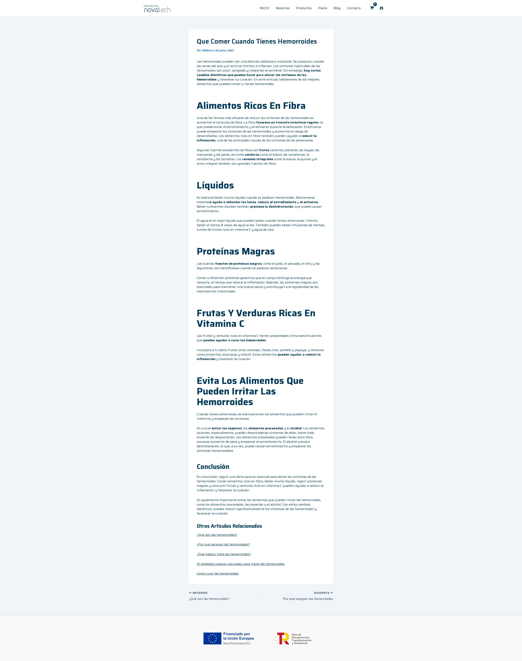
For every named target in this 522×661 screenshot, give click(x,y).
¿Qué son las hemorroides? (217, 534)
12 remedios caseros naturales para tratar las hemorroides (241, 563)
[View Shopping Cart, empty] (372, 8)
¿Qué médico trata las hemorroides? (224, 554)
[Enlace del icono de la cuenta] (381, 8)
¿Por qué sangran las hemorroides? (223, 544)
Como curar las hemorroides (218, 573)
